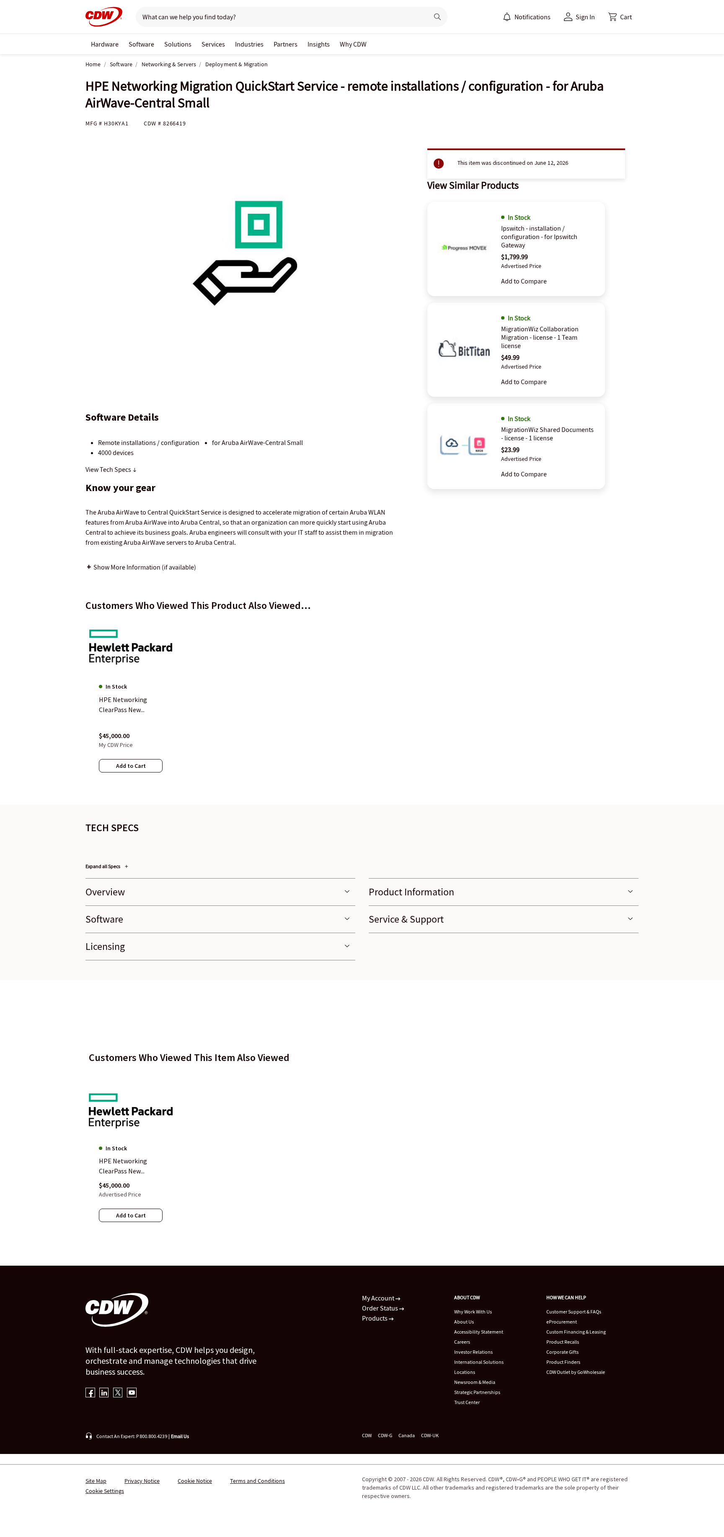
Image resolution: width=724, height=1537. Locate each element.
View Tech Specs (108, 469)
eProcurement (561, 1322)
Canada (406, 1435)
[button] (620, 17)
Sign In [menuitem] (585, 17)
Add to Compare (524, 281)
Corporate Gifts (562, 1352)
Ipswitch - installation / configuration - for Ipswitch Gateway (539, 236)
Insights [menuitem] (319, 44)
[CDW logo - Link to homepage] (103, 17)
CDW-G (385, 1435)
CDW (367, 1435)
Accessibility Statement (478, 1332)
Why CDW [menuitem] (353, 44)
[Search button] (437, 16)
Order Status (380, 1308)
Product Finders (563, 1362)
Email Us (180, 1436)
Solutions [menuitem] (177, 44)
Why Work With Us (473, 1311)
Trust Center (467, 1402)
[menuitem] (507, 17)
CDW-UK (430, 1435)
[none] (105, 44)
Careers (462, 1342)
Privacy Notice (142, 1481)
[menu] (527, 17)
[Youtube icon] (132, 1393)
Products (375, 1318)
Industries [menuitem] (249, 44)
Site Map (95, 1481)
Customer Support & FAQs (573, 1311)
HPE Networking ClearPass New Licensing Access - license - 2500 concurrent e (124, 1166)
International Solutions (479, 1362)
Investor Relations (473, 1352)
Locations (464, 1372)
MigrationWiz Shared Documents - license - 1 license (547, 433)
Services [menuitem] (213, 44)
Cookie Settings (104, 1491)
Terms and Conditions (257, 1481)
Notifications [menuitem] (533, 17)
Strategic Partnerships (477, 1392)
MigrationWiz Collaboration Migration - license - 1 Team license (540, 337)
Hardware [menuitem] (105, 44)
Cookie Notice (195, 1481)
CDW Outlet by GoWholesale (575, 1372)
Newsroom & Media (474, 1382)
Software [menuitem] (141, 44)
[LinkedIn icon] (104, 1393)
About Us (464, 1322)
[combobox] (279, 17)
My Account (379, 1298)
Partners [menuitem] (285, 44)
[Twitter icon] (118, 1393)
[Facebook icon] (90, 1393)
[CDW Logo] (103, 17)
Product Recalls (562, 1342)
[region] (362, 704)
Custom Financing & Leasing (576, 1332)
